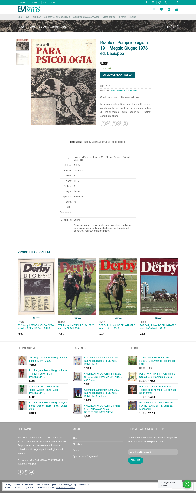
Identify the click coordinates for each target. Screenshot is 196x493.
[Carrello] (176, 9)
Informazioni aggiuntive (97, 142)
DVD (28, 17)
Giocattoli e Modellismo (57, 17)
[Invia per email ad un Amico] (114, 123)
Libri (20, 17)
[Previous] (36, 81)
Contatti (35, 2)
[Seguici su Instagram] (177, 2)
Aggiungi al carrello (117, 74)
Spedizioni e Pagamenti (85, 456)
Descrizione (76, 142)
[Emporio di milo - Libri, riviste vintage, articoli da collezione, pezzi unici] (33, 9)
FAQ (45, 2)
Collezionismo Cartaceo (86, 17)
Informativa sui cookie (65, 488)
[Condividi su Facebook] (103, 123)
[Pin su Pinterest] (119, 123)
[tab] (76, 142)
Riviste (122, 17)
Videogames (109, 17)
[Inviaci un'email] (31, 472)
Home (21, 26)
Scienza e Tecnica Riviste (52, 26)
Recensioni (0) (119, 142)
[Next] (90, 81)
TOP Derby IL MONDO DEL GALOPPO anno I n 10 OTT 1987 (76, 327)
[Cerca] (154, 9)
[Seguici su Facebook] (174, 2)
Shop (53, 2)
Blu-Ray (37, 17)
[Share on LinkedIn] (125, 123)
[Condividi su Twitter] (108, 123)
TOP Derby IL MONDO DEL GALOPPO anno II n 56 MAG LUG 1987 (158, 327)
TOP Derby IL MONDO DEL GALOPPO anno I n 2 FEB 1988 (117, 327)
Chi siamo (22, 2)
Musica (132, 17)
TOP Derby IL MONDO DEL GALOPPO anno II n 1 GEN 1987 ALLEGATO (36, 327)
